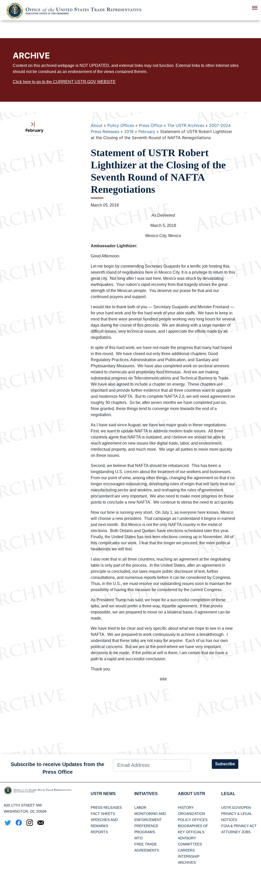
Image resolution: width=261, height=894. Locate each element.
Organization (191, 814)
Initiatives (146, 794)
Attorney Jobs (236, 832)
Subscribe (225, 764)
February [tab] (32, 130)
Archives (187, 862)
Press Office (150, 125)
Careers (186, 850)
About (96, 125)
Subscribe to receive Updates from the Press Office (57, 768)
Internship (188, 856)
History (186, 807)
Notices (229, 820)
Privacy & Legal (236, 814)
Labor (140, 807)
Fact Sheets (103, 814)
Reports (99, 832)
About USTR (191, 794)
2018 (129, 131)
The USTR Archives (185, 125)
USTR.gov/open (236, 807)
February (146, 131)
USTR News (103, 794)
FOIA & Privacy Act (239, 826)
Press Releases (106, 807)
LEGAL (228, 794)
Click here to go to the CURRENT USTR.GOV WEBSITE (64, 82)
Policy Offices (120, 125)
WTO (138, 838)
